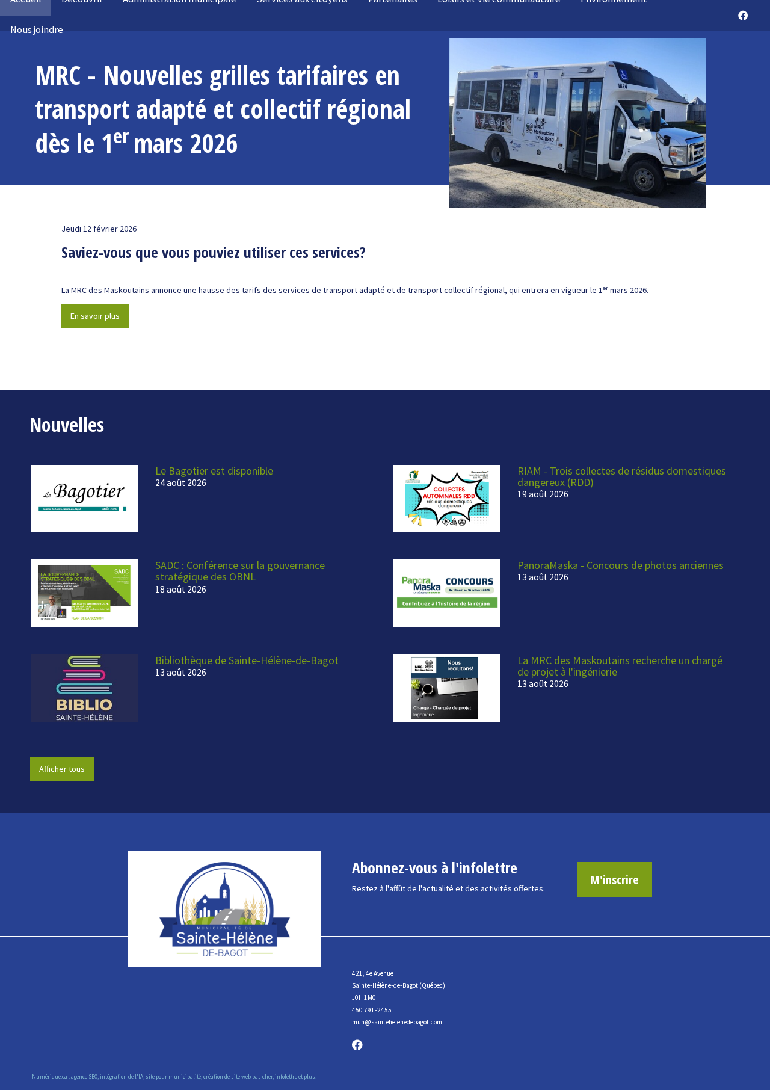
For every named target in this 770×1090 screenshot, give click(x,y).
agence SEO (84, 1076)
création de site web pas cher (238, 1076)
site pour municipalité (173, 1076)
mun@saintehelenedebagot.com (397, 1022)
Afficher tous (62, 768)
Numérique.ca (49, 1076)
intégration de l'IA (121, 1076)
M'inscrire (614, 879)
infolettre (286, 1076)
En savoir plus (95, 315)
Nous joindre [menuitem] (36, 29)
